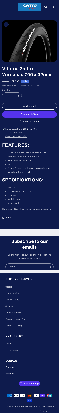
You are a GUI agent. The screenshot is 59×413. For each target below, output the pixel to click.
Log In (8, 344)
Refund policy (48, 406)
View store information (16, 136)
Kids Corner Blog (13, 326)
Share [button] (8, 218)
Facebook (10, 367)
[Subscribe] (50, 266)
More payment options (29, 121)
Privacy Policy (12, 293)
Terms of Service (13, 313)
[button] (6, 7)
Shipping (17, 85)
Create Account (13, 350)
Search (8, 287)
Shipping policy (46, 411)
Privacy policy (15, 411)
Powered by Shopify (31, 406)
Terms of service (30, 411)
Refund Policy (12, 300)
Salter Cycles (17, 406)
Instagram (11, 373)
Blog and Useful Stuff (15, 319)
